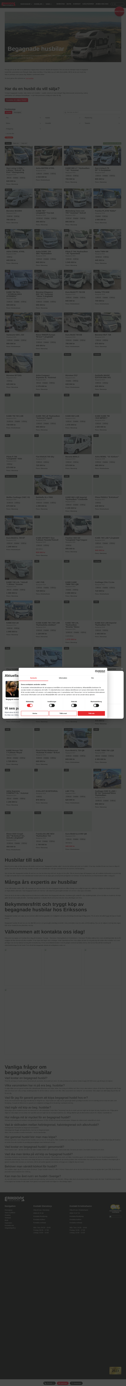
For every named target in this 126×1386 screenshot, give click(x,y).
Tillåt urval (63, 713)
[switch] (52, 705)
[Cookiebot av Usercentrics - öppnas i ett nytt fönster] (96, 671)
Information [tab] (63, 678)
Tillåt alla (91, 713)
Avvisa (34, 713)
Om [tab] (92, 678)
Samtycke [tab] (33, 678)
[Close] (122, 668)
